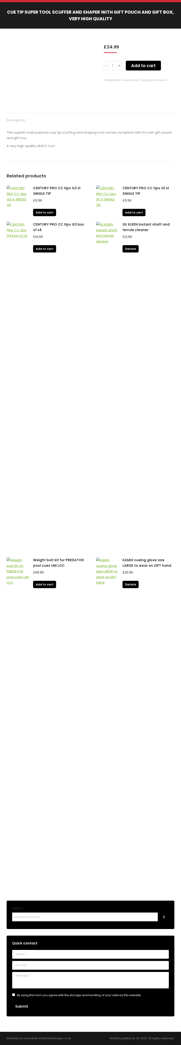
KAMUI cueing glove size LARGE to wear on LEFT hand (147, 563)
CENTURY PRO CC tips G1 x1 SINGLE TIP (146, 191)
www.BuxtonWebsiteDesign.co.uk (47, 1038)
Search (17, 908)
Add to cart (143, 66)
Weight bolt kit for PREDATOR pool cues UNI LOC (58, 563)
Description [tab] (16, 120)
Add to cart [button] (44, 212)
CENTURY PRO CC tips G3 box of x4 (58, 227)
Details (130, 249)
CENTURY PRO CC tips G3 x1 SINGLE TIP (56, 191)
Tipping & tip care (153, 80)
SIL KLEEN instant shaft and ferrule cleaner (146, 227)
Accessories (130, 80)
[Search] (164, 917)
